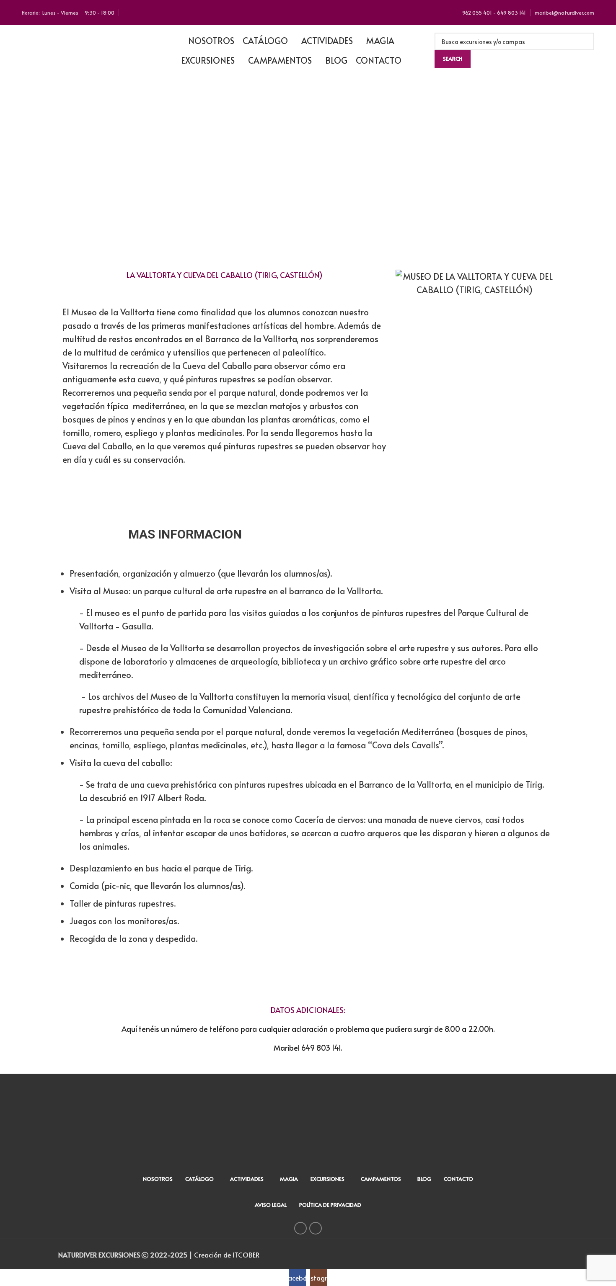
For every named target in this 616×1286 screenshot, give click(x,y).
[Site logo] (85, 49)
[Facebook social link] (300, 1228)
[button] (75, 170)
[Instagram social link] (315, 1228)
